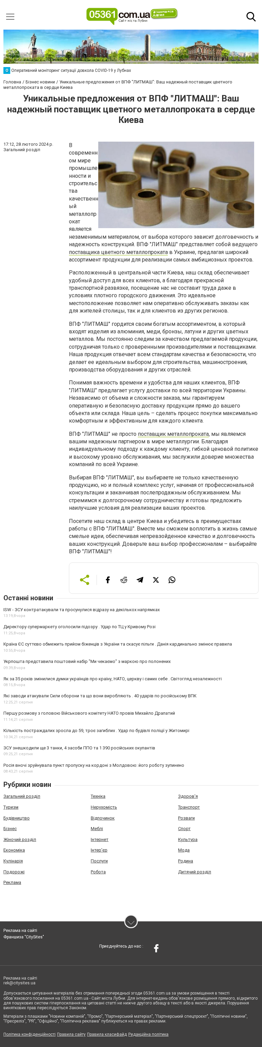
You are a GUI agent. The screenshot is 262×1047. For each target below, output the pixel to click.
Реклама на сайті (20, 930)
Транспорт (189, 807)
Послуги (99, 860)
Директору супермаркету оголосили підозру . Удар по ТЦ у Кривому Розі (79, 626)
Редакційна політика (148, 1034)
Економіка (14, 850)
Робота (98, 871)
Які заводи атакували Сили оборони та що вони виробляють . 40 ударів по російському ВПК (99, 695)
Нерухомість (104, 807)
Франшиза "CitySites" (23, 937)
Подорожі (14, 871)
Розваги (186, 818)
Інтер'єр (99, 850)
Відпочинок (103, 818)
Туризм (10, 807)
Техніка (98, 796)
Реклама (12, 882)
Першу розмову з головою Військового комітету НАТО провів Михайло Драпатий (89, 713)
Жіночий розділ (19, 839)
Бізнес (10, 828)
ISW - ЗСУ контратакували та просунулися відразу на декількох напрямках (81, 609)
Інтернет (99, 839)
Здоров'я (188, 796)
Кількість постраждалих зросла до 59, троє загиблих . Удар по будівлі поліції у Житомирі (96, 730)
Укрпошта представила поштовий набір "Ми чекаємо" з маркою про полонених (87, 661)
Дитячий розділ (194, 871)
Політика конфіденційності (29, 1034)
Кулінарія (13, 860)
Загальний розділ (21, 796)
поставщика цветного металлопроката (118, 252)
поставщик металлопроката (173, 434)
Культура (188, 839)
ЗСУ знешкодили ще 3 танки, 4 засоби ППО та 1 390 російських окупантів (79, 747)
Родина (185, 860)
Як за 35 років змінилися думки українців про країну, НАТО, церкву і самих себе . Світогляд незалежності (112, 678)
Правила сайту (71, 1034)
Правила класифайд (107, 1034)
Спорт (184, 828)
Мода (184, 850)
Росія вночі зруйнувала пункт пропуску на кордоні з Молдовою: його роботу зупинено (93, 765)
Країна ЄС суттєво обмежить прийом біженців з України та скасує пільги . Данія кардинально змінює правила (117, 644)
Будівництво (16, 818)
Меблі (97, 828)
